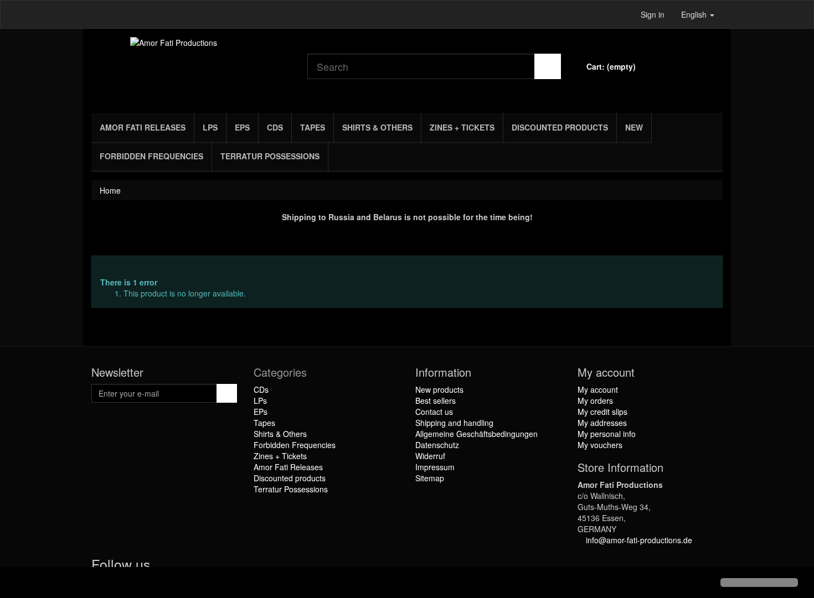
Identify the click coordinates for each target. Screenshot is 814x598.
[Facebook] (164, 566)
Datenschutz (437, 444)
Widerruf (430, 455)
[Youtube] (186, 566)
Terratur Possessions (270, 156)
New (634, 127)
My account (598, 389)
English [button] (695, 14)
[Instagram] (207, 566)
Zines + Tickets (462, 127)
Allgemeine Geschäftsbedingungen (476, 433)
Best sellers (435, 400)
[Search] (547, 66)
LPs (210, 127)
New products (439, 389)
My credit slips (602, 411)
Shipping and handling (454, 422)
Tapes (312, 127)
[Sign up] (227, 393)
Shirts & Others (377, 127)
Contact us (434, 411)
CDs (275, 127)
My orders (595, 400)
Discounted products (560, 127)
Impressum (435, 466)
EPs (242, 127)
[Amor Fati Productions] (191, 68)
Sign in (652, 14)
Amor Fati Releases (143, 127)
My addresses (602, 422)
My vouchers (600, 444)
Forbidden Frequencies (151, 156)
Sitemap (429, 477)
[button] (17, 583)
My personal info (607, 433)
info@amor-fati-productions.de (639, 539)
